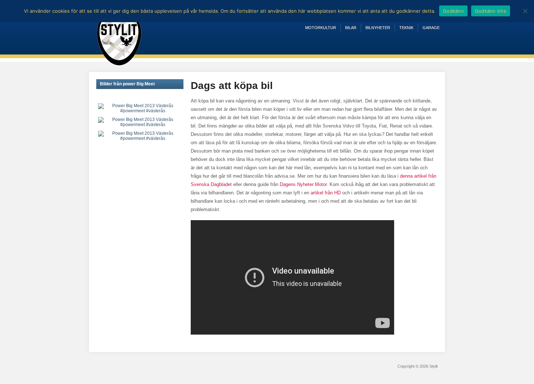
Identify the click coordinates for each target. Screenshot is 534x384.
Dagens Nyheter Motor (302, 184)
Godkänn (453, 11)
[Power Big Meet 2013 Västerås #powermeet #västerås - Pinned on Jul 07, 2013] (140, 107)
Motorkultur (320, 27)
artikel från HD (326, 192)
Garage (431, 27)
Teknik (406, 27)
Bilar (350, 27)
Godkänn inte (490, 11)
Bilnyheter (377, 27)
